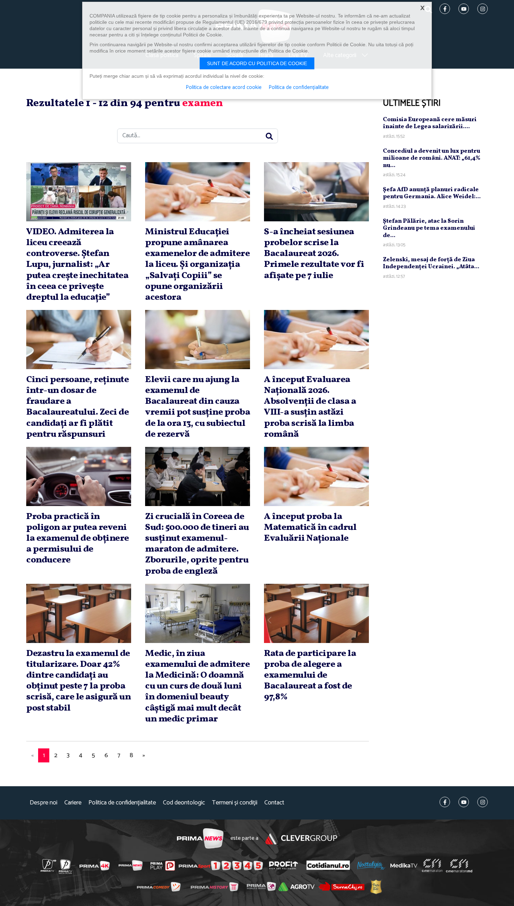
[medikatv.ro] (404, 865)
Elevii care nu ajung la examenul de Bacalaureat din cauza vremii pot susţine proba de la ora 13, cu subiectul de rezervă (197, 407)
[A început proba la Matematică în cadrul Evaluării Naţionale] (316, 476)
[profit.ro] (283, 866)
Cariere (72, 803)
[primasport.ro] (220, 865)
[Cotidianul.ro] (328, 865)
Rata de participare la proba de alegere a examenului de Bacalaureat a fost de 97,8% (310, 675)
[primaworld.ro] (261, 886)
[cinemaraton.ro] (432, 865)
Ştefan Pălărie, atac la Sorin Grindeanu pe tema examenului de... (429, 228)
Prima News (200, 838)
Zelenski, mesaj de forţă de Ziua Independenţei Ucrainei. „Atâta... (431, 263)
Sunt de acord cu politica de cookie (257, 63)
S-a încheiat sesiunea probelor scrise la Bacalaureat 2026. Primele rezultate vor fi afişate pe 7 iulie (314, 254)
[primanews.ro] (131, 865)
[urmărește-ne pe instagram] (482, 802)
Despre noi (43, 803)
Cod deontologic (184, 803)
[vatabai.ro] (376, 886)
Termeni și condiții (234, 803)
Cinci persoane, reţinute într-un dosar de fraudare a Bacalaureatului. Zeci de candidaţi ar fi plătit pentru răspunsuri (77, 407)
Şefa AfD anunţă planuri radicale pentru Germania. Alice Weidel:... (432, 193)
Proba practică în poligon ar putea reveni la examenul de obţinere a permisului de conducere (77, 538)
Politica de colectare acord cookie (224, 87)
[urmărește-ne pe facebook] (445, 802)
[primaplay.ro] (162, 865)
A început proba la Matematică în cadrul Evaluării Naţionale (310, 527)
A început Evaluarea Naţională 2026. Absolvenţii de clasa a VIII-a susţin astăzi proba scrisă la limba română (310, 407)
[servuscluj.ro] (342, 886)
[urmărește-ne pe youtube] (463, 802)
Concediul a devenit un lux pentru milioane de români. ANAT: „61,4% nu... (431, 158)
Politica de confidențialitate (122, 803)
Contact (274, 803)
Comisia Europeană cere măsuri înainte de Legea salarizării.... (430, 123)
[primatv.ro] (49, 865)
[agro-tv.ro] (296, 886)
